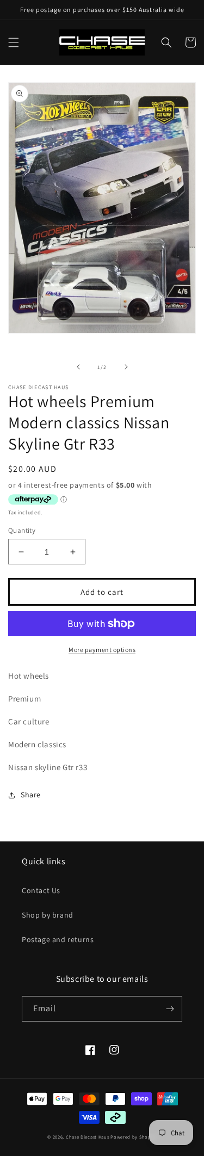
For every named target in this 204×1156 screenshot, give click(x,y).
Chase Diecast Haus (87, 1137)
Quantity (21, 530)
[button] (14, 42)
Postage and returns (58, 939)
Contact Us (41, 890)
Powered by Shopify (133, 1137)
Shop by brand (47, 915)
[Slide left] (78, 367)
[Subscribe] (170, 1009)
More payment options (102, 649)
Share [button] (31, 795)
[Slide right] (126, 367)
